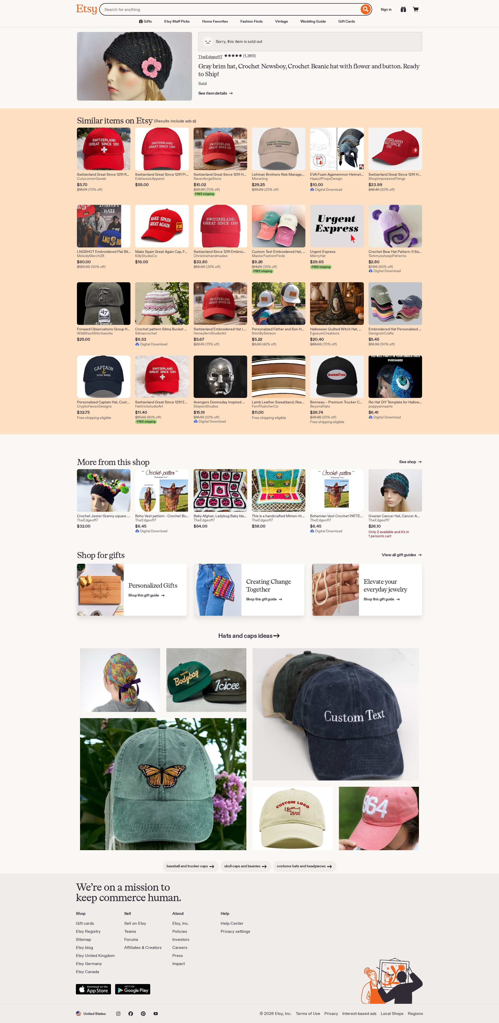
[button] (91, 1013)
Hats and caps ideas (245, 635)
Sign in (386, 9)
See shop (408, 461)
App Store (93, 989)
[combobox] (229, 9)
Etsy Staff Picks (177, 21)
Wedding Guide (313, 21)
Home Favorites (215, 21)
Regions (415, 1013)
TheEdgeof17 (210, 56)
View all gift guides (399, 554)
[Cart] (416, 9)
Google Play (132, 989)
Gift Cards (346, 21)
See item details (213, 93)
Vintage (281, 21)
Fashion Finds (251, 21)
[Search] (365, 9)
